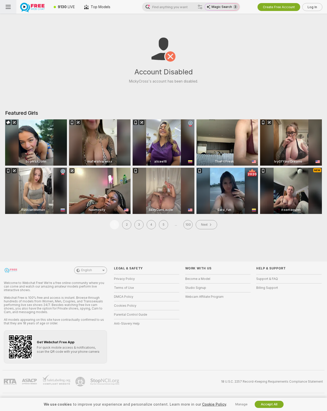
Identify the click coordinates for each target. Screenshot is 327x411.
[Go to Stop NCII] (105, 382)
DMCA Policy (123, 297)
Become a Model (197, 279)
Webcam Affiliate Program (204, 297)
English (86, 270)
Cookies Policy (125, 305)
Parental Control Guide (130, 314)
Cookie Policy (214, 404)
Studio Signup (195, 288)
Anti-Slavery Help (127, 323)
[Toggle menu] (8, 7)
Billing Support (267, 288)
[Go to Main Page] (32, 7)
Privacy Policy (124, 279)
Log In (312, 7)
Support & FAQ (267, 279)
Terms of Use (124, 288)
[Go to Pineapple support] (80, 381)
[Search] (200, 6)
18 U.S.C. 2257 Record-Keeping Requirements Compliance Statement (272, 381)
